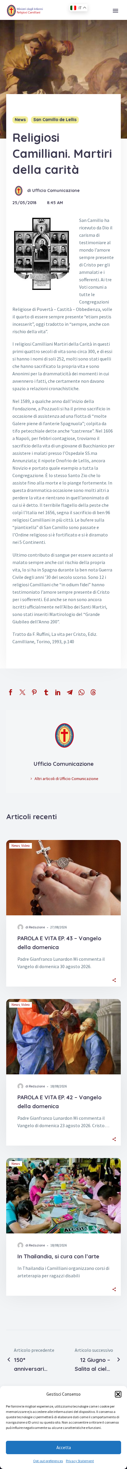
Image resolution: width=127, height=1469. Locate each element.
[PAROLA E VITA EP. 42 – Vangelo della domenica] (63, 1036)
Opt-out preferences (48, 1461)
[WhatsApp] (81, 692)
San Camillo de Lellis (54, 119)
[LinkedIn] (58, 692)
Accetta (63, 1447)
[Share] (114, 979)
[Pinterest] (34, 692)
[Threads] (93, 692)
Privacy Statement (80, 1461)
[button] (118, 1394)
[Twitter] (22, 692)
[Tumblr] (46, 692)
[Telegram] (70, 692)
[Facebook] (11, 692)
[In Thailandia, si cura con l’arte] (63, 1195)
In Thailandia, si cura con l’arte (58, 1256)
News (20, 119)
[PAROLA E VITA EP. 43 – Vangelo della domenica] (63, 877)
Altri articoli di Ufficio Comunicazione (66, 778)
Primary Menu (115, 10)
